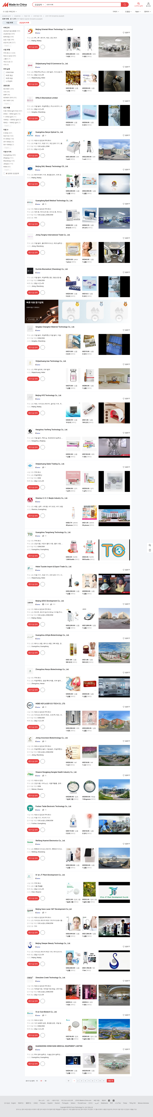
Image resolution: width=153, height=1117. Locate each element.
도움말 (127, 11)
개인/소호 (8, 62)
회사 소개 (41, 1100)
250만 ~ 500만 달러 (11, 114)
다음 (109, 1081)
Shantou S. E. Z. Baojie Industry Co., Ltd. (52, 498)
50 (45, 1081)
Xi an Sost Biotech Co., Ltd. (46, 1012)
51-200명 (8, 139)
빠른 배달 (9, 78)
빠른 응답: (30, 75)
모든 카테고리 (10, 11)
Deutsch (57, 1103)
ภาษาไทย (118, 1103)
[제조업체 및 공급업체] (14, 4)
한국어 (90, 1103)
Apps (137, 11)
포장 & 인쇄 (9, 42)
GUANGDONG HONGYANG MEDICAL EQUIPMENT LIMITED (59, 1046)
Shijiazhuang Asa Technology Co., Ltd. (51, 361)
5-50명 (7, 133)
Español (50, 1103)
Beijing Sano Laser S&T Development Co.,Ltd (54, 909)
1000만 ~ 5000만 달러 (12, 120)
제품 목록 (9, 23)
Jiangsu (8, 164)
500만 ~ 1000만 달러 (11, 122)
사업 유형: (30, 140)
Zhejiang (8, 158)
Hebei (7, 167)
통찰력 (104, 1100)
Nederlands (104, 1103)
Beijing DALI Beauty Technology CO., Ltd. (52, 166)
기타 (6, 64)
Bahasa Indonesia (143, 1103)
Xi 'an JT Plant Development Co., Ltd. (50, 875)
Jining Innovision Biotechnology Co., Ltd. (52, 738)
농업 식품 (8, 40)
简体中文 (21, 1103)
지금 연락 (34, 47)
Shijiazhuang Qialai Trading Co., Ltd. (50, 464)
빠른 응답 (9, 75)
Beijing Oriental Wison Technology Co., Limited (54, 29)
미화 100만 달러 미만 (12, 111)
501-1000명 (8, 144)
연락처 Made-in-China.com (83, 1100)
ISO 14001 (8, 100)
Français (42, 1103)
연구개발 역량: (32, 146)
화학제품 (8, 37)
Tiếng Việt (132, 1103)
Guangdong (9, 155)
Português (65, 1103)
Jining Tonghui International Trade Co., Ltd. (53, 235)
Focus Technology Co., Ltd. (79, 1107)
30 (41, 1081)
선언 (48, 1100)
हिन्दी (111, 1103)
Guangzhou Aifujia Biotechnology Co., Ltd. (52, 635)
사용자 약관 (55, 1100)
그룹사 (6, 59)
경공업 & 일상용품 (11, 31)
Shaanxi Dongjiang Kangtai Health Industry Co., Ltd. (56, 772)
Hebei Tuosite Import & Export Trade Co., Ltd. (54, 566)
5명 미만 (8, 136)
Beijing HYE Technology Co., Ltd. (48, 395)
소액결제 (9, 81)
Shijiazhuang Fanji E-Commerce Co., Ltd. (52, 63)
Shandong (9, 161)
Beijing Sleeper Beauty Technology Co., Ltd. (53, 943)
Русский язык (82, 1103)
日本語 (36, 1103)
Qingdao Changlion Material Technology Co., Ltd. (55, 327)
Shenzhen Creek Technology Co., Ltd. (50, 977)
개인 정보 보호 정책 (67, 1100)
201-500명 (8, 142)
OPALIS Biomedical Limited (47, 98)
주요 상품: (30, 38)
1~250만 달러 (9, 117)
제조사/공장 (9, 56)
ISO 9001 (8, 89)
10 (37, 1081)
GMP (6, 95)
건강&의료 (9, 34)
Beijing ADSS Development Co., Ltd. (50, 601)
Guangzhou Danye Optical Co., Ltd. (49, 132)
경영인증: (30, 218)
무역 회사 (9, 53)
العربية (97, 1103)
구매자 (115, 11)
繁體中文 (28, 1103)
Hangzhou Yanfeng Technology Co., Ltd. (52, 429)
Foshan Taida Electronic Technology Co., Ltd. (53, 806)
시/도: (29, 41)
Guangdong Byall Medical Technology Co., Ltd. (54, 200)
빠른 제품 (96, 1100)
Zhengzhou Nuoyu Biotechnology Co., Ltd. (52, 669)
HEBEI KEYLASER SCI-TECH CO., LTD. (50, 703)
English (13, 1103)
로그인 (148, 6)
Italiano (73, 1103)
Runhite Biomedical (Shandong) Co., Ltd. (52, 269)
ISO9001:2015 (10, 97)
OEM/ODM (10, 72)
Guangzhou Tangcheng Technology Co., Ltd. (53, 532)
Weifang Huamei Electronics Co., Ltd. (50, 840)
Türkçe (125, 1103)
